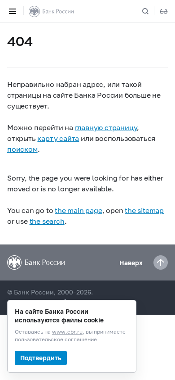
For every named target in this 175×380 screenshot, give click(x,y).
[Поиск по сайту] (151, 11)
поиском (22, 149)
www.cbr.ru (67, 332)
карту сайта (58, 138)
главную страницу (106, 127)
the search (47, 221)
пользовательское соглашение (56, 339)
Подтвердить (40, 358)
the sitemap (144, 210)
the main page (78, 210)
